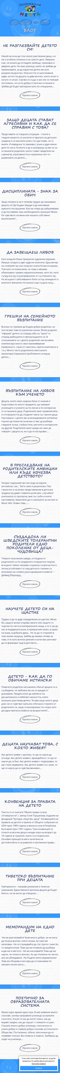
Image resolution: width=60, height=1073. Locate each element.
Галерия (45, 22)
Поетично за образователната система (30, 1001)
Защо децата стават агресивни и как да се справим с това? (30, 123)
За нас (14, 22)
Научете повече (39, 1063)
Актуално (25, 22)
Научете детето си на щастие (30, 610)
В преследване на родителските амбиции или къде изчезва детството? (30, 470)
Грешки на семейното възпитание (30, 318)
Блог (36, 22)
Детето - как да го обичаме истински (30, 678)
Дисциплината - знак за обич (30, 193)
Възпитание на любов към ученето (30, 392)
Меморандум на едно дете (30, 929)
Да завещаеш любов (30, 252)
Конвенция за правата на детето (30, 803)
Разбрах (38, 1068)
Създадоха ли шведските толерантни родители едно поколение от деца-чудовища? (30, 544)
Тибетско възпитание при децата (30, 878)
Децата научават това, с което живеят (30, 746)
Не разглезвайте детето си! (30, 47)
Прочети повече (30, 95)
